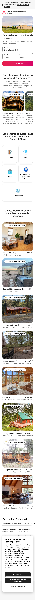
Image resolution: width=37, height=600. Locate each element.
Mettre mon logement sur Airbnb (16, 13)
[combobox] (17, 50)
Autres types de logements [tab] (11, 523)
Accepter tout (18, 574)
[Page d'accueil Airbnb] (4, 12)
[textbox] (10, 57)
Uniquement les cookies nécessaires (18, 580)
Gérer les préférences (17, 587)
